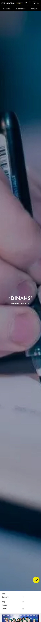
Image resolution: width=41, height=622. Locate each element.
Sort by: (4, 605)
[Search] (30, 3)
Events (34, 8)
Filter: (4, 593)
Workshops (20, 8)
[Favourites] (34, 3)
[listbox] (21, 2)
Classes (6, 8)
